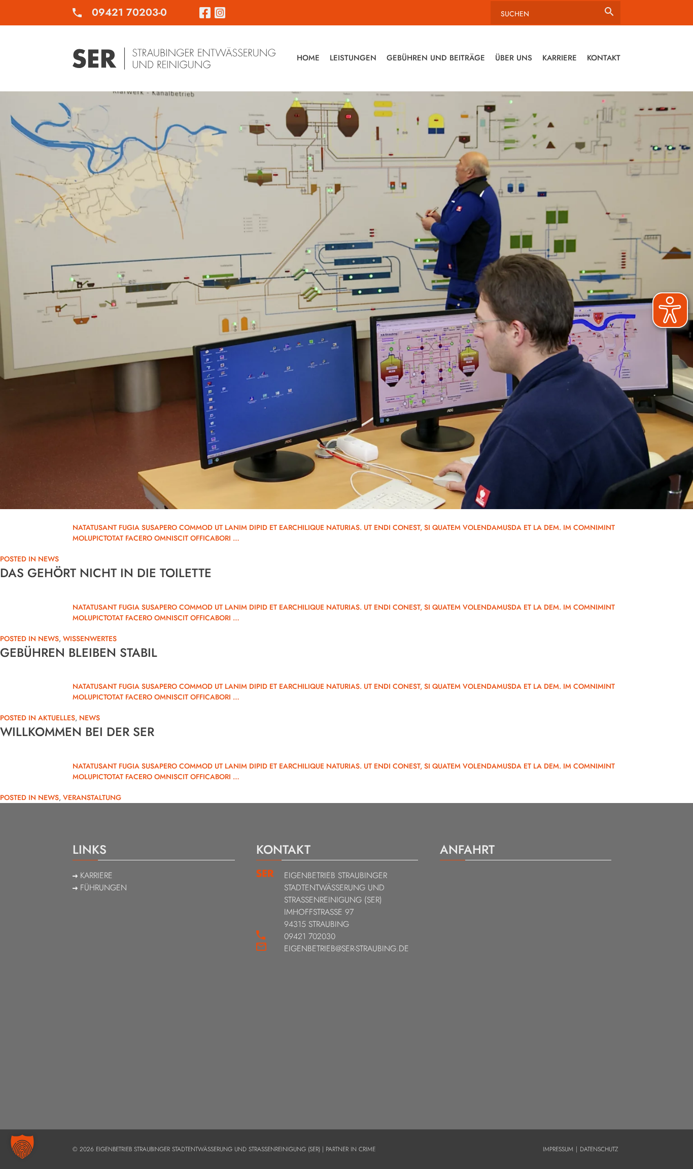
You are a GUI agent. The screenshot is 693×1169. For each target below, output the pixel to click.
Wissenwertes (90, 638)
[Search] (609, 12)
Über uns (513, 57)
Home (308, 57)
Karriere (559, 57)
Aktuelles (56, 718)
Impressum (558, 1149)
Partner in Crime (350, 1149)
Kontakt (603, 57)
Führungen (102, 887)
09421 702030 (309, 936)
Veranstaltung (92, 797)
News (48, 559)
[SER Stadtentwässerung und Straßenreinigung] (174, 58)
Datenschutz (599, 1149)
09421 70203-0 (129, 12)
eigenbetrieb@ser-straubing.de (346, 948)
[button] (22, 1146)
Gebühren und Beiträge (436, 57)
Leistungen (353, 57)
